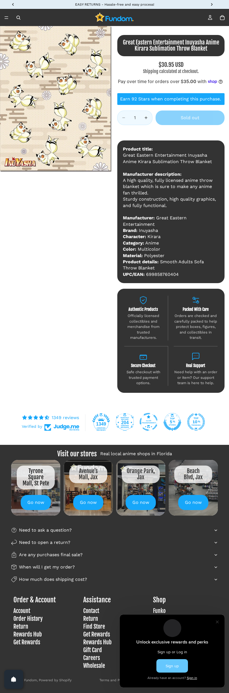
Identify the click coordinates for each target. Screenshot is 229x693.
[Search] (18, 17)
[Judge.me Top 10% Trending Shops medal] (196, 422)
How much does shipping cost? (53, 579)
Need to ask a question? (45, 530)
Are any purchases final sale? (51, 554)
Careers (91, 657)
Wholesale (94, 665)
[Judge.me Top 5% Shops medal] (172, 422)
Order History (28, 618)
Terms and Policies (114, 680)
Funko (159, 610)
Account (21, 610)
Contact (91, 610)
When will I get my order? (47, 567)
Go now (35, 502)
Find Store (94, 626)
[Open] (13, 679)
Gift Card (92, 650)
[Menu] (6, 17)
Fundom (30, 680)
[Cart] (222, 17)
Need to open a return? (44, 542)
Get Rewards (26, 642)
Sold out (190, 117)
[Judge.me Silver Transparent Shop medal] (149, 422)
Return (20, 626)
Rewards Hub (27, 634)
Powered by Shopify (55, 680)
